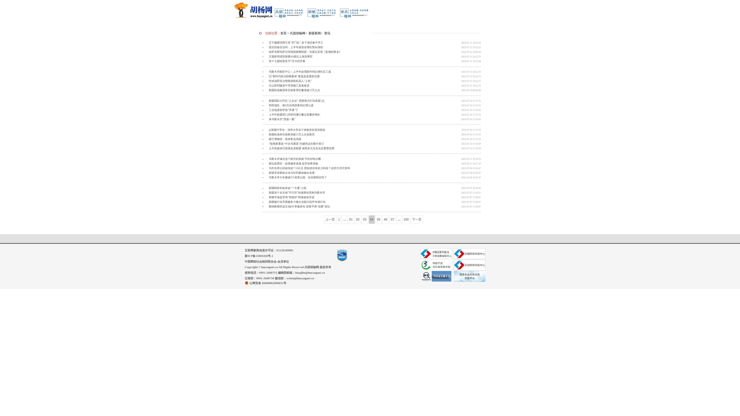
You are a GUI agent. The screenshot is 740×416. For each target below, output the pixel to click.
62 (358, 219)
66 (385, 219)
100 (406, 219)
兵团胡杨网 (297, 33)
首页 (283, 33)
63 (365, 219)
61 (351, 219)
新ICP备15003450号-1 (259, 255)
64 (371, 219)
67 (392, 219)
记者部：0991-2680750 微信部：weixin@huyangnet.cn (279, 278)
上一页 (330, 219)
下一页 (416, 219)
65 (378, 219)
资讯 (327, 33)
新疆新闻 (315, 33)
